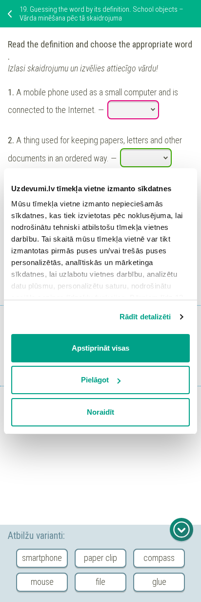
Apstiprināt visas (100, 348)
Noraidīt (100, 412)
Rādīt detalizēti (145, 316)
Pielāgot (95, 380)
